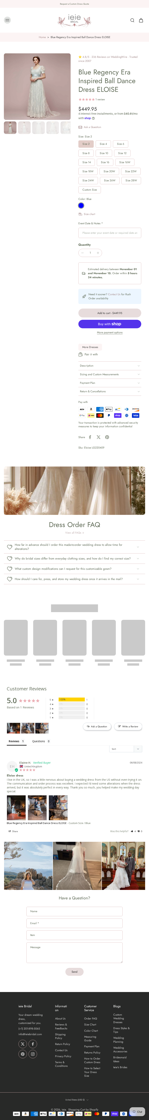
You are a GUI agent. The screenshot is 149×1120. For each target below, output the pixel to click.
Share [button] (14, 831)
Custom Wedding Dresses (118, 1018)
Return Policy (62, 1044)
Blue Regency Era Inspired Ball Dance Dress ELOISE (37, 823)
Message (35, 947)
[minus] (82, 253)
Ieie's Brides (120, 1067)
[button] (109, 313)
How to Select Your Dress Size (92, 1072)
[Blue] (81, 205)
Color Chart (91, 1031)
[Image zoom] (37, 86)
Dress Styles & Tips (121, 1030)
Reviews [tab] (14, 741)
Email (34, 923)
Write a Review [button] (130, 726)
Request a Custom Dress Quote (74, 3)
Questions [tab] (38, 741)
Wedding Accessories (120, 1049)
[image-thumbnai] (10, 127)
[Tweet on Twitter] (98, 437)
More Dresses (90, 347)
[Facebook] (33, 1044)
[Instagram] (33, 1054)
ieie (64, 1109)
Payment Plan (91, 1046)
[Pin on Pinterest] (107, 437)
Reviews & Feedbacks (61, 1026)
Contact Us (114, 294)
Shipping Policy (60, 1036)
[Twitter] (22, 1044)
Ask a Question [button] (99, 726)
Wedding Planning (118, 1039)
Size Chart (90, 1024)
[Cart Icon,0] (141, 20)
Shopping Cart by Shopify (83, 1109)
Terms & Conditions (61, 1064)
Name (33, 911)
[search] (132, 20)
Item (32, 935)
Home (42, 37)
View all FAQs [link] (73, 533)
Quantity (84, 244)
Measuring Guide (90, 1038)
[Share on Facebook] (90, 437)
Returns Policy (92, 1052)
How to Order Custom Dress (92, 1060)
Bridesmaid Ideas (119, 1059)
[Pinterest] (22, 1054)
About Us (60, 1018)
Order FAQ (90, 1018)
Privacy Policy (63, 1056)
